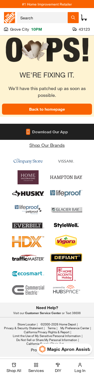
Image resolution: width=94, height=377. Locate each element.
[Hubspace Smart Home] (66, 290)
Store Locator (27, 324)
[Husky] (28, 193)
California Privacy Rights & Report (46, 332)
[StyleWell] (66, 226)
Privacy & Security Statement (23, 328)
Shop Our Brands (47, 145)
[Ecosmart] (28, 274)
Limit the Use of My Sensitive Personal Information (47, 336)
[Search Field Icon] (73, 17)
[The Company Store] (28, 161)
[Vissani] (66, 161)
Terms (52, 328)
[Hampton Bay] (66, 177)
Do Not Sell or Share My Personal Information (46, 340)
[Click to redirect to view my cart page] (84, 18)
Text (73, 313)
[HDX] (28, 242)
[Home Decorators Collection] (28, 177)
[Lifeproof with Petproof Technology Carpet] (28, 209)
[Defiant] (66, 258)
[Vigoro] (66, 242)
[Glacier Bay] (66, 209)
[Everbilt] (28, 226)
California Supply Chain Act (45, 344)
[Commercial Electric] (28, 290)
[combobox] (42, 17)
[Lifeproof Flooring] (66, 193)
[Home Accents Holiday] (66, 274)
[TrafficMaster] (28, 258)
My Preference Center (74, 328)
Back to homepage (47, 109)
